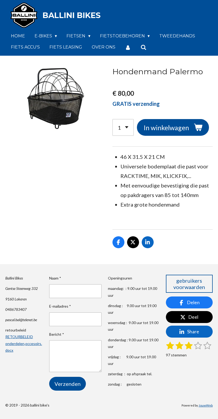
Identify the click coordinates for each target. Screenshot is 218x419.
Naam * (55, 278)
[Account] (127, 47)
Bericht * (56, 334)
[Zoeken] (143, 47)
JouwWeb (206, 405)
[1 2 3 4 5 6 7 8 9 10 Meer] (123, 127)
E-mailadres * (60, 306)
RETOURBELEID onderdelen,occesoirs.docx (23, 343)
